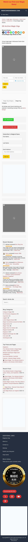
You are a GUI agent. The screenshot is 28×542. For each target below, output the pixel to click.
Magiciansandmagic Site (9, 333)
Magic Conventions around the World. (13, 322)
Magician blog (6, 438)
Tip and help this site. (9, 491)
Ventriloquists (6, 337)
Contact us (5, 444)
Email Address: (7, 149)
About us (5, 441)
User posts (6, 335)
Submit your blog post (8, 451)
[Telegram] (13, 32)
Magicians (5, 332)
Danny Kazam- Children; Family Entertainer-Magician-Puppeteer (12, 274)
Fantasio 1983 (17, 253)
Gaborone (9, 21)
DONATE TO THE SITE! (10, 127)
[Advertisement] (14, 179)
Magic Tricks (6, 326)
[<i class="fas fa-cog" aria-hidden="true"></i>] (4, 87)
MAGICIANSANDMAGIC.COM (10, 10)
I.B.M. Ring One (19, 244)
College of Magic (7, 312)
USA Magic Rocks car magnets (11, 390)
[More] (23, 32)
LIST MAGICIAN (8, 119)
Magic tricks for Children (9, 328)
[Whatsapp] (11, 32)
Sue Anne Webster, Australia (10, 356)
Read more (17, 250)
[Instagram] (8, 32)
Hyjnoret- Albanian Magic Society (11, 358)
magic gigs (9, 19)
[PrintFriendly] (21, 32)
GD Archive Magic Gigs (11, 26)
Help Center (6, 454)
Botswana (15, 19)
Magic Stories (6, 324)
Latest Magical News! (8, 320)
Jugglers (5, 318)
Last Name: (6, 143)
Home (3, 19)
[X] (3, 32)
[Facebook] (6, 32)
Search (6, 83)
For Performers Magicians (9, 314)
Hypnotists (6, 316)
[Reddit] (16, 32)
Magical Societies (7, 329)
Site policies (14, 540)
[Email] (18, 32)
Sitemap (5, 448)
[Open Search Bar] (26, 11)
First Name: (6, 136)
